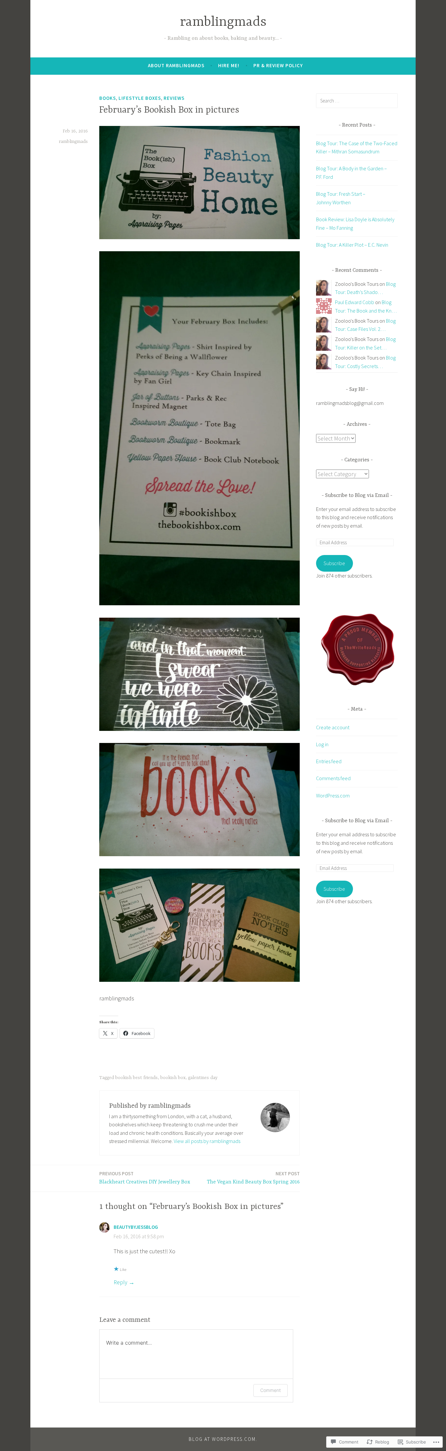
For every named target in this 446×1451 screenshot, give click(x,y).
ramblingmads (223, 22)
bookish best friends (136, 1077)
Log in (322, 744)
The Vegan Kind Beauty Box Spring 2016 (253, 1177)
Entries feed (329, 761)
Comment (270, 1390)
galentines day (202, 1077)
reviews (174, 98)
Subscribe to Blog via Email (357, 496)
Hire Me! (228, 65)
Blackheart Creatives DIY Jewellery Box (144, 1177)
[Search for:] (357, 100)
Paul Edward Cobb (354, 302)
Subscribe (334, 563)
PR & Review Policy (278, 65)
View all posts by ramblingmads (207, 1141)
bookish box (172, 1077)
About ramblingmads (176, 65)
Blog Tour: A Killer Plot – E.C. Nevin (352, 244)
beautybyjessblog (136, 1227)
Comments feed (333, 778)
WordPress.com (333, 795)
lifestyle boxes (140, 98)
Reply (120, 1282)
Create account (332, 727)
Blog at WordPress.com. (223, 1439)
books (107, 98)
